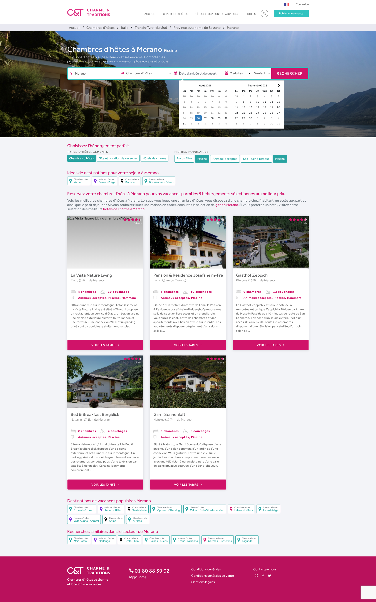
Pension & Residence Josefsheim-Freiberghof (196, 275)
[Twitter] (269, 575)
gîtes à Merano (226, 205)
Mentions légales (203, 582)
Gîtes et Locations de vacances (216, 13)
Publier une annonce (291, 13)
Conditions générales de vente (212, 575)
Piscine (170, 50)
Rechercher (289, 73)
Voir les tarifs (103, 345)
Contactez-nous (265, 569)
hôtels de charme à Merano (123, 209)
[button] (286, 4)
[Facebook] (263, 575)
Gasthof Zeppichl (252, 275)
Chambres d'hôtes (175, 13)
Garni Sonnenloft (169, 414)
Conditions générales (206, 569)
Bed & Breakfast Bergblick (95, 414)
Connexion (302, 4)
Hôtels (251, 13)
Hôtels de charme (154, 158)
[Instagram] (256, 575)
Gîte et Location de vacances (118, 158)
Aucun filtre (184, 158)
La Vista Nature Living (91, 275)
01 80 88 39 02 (152, 571)
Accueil (149, 13)
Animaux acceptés (225, 158)
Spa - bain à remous (256, 158)
